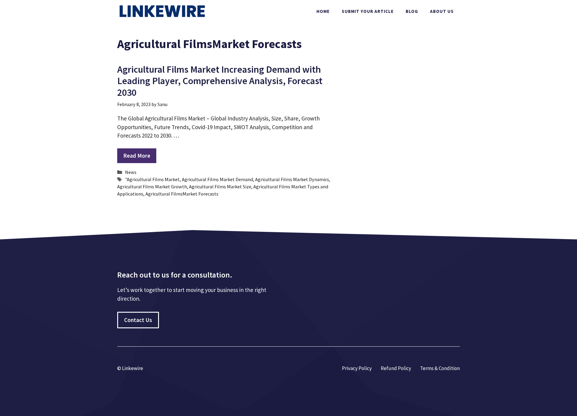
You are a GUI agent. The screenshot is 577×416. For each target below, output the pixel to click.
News (130, 172)
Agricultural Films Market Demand (217, 179)
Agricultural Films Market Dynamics (292, 179)
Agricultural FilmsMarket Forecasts (181, 194)
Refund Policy (396, 368)
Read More (136, 155)
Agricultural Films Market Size (220, 187)
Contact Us (138, 319)
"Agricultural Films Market (152, 179)
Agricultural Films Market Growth (152, 187)
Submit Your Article (368, 11)
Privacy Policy (357, 368)
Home (323, 11)
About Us (442, 11)
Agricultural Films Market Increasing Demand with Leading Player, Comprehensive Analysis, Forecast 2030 (219, 81)
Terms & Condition (440, 368)
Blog (412, 11)
